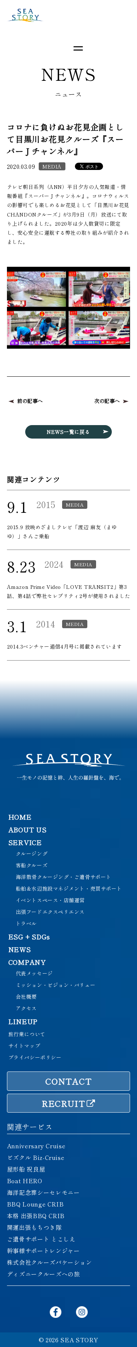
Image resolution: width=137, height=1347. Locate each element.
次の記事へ (107, 400)
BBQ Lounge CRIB (35, 1204)
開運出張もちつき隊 (34, 1227)
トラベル (26, 923)
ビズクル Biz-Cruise (36, 1157)
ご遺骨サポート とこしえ (41, 1239)
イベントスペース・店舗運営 (50, 900)
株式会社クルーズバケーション (49, 1262)
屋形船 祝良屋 (26, 1169)
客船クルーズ (31, 865)
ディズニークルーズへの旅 (43, 1273)
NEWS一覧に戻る (68, 431)
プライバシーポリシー (35, 1057)
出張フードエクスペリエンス (50, 911)
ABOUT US (27, 829)
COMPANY (27, 962)
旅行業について (27, 1034)
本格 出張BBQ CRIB (36, 1215)
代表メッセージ (34, 973)
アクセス (26, 1008)
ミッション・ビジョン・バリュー (55, 985)
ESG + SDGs (29, 936)
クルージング (31, 853)
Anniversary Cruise (36, 1145)
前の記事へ (30, 400)
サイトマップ (24, 1045)
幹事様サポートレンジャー (43, 1250)
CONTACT (68, 1081)
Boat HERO (24, 1180)
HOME (20, 816)
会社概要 (26, 996)
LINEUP (23, 1021)
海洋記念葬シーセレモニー (43, 1192)
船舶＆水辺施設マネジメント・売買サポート (69, 888)
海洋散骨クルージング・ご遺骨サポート (63, 876)
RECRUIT (63, 1103)
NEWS (19, 949)
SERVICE (25, 842)
